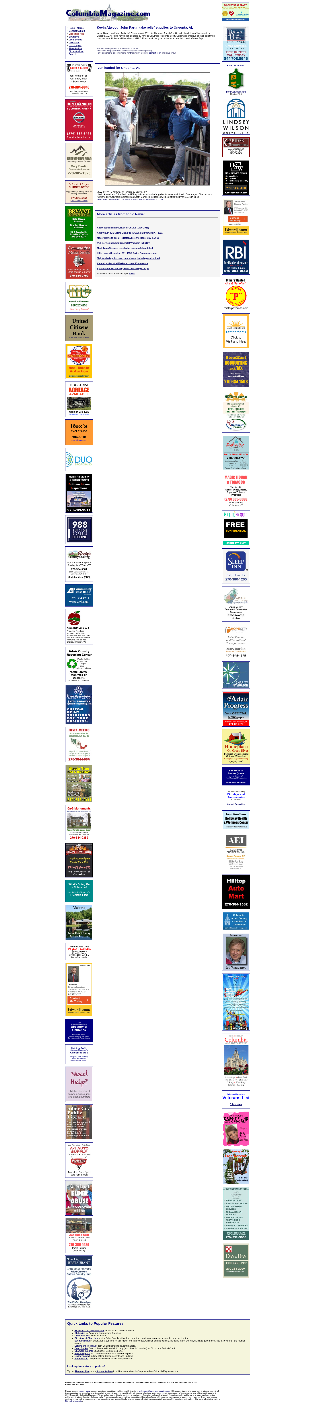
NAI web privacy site (73, 1401)
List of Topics (75, 45)
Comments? (115, 199)
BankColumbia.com (236, 92)
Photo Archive (75, 48)
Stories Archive (76, 51)
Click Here (236, 1104)
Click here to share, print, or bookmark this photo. (142, 199)
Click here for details (79, 201)
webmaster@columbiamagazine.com (154, 1391)
